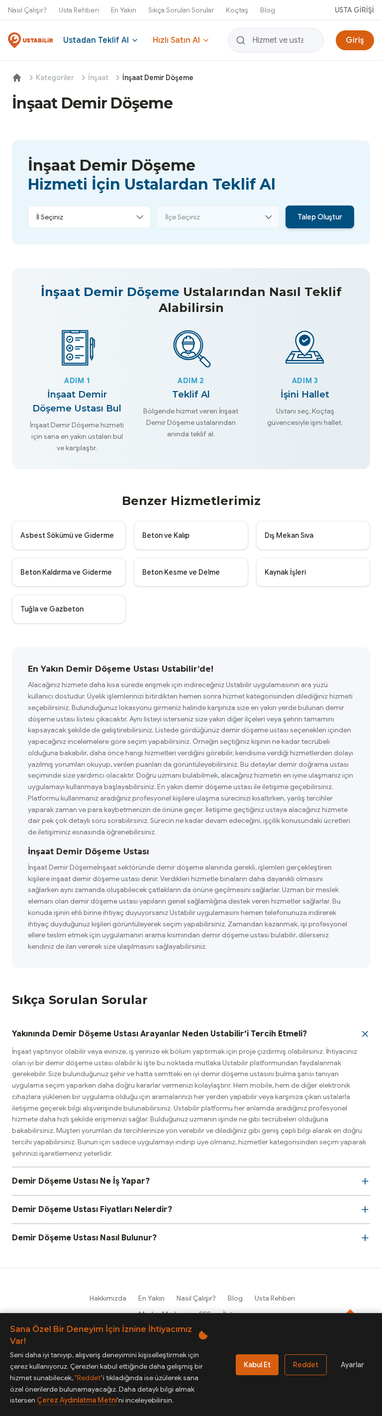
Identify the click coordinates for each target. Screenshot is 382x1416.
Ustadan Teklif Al (96, 40)
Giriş (355, 40)
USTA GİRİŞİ (354, 9)
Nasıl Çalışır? (27, 9)
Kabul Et (257, 1364)
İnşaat (98, 77)
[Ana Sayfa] (17, 78)
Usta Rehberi (79, 9)
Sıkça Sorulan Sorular (181, 9)
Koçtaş (237, 9)
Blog (267, 9)
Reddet (305, 1364)
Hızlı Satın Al (176, 40)
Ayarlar (352, 1364)
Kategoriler (55, 77)
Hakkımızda (108, 1298)
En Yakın (123, 9)
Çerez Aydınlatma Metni (77, 1400)
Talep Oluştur (319, 216)
